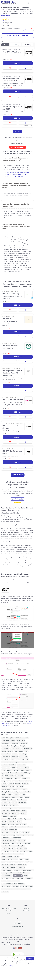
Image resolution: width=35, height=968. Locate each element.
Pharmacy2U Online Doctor (9, 840)
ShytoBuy (9, 854)
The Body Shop (20, 867)
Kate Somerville (6, 797)
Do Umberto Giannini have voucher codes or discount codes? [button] (15, 159)
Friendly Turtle (26, 778)
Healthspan (24, 789)
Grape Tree (12, 786)
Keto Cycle (14, 797)
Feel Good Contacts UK (16, 773)
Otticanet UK (5, 397)
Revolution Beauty (22, 848)
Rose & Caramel (6, 851)
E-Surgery (4, 343)
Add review (4, 21)
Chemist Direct (6, 759)
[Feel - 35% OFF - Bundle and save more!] (28, 451)
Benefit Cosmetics (15, 748)
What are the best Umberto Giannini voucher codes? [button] (15, 205)
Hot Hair (4, 794)
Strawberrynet (29, 862)
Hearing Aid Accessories (8, 792)
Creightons (4, 765)
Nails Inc (19, 821)
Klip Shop (26, 797)
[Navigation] (32, 2)
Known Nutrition (11, 800)
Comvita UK (5, 762)
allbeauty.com (10, 737)
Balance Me (24, 743)
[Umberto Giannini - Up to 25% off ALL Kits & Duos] (28, 52)
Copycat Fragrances (15, 762)
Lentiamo (14, 802)
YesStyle (17, 889)
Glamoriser (25, 783)
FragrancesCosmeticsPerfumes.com (11, 778)
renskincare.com (6, 848)
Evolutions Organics (19, 770)
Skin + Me (16, 856)
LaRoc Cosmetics (22, 800)
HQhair (9, 794)
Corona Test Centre (27, 762)
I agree (30, 959)
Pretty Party (27, 843)
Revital (13, 848)
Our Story (26, 908)
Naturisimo (5, 827)
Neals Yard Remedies (14, 827)
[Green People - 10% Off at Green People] (28, 294)
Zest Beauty (5, 892)
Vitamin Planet (5, 881)
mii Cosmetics (15, 813)
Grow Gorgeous (6, 789)
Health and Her (16, 789)
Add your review (17, 499)
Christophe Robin (6, 368)
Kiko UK (21, 797)
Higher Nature (19, 792)
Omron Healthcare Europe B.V (10, 832)
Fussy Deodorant (6, 781)
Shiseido (30, 851)
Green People (5, 291)
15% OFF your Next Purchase (13, 400)
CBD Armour (14, 756)
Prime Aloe (5, 846)
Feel (3, 448)
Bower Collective (6, 754)
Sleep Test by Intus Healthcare (10, 859)
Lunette (13, 810)
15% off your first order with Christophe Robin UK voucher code (12, 373)
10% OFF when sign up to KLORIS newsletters (11, 320)
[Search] (26, 3)
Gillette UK (18, 783)
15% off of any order (10, 346)
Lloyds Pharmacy (13, 805)
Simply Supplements (7, 856)
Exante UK (28, 770)
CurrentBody (12, 765)
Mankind (24, 810)
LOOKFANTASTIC (25, 808)
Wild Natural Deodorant (26, 886)
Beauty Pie (23, 746)
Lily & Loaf (4, 805)
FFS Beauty (27, 773)
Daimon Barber (21, 765)
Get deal (17, 63)
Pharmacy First (17, 837)
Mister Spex (13, 816)
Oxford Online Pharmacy (8, 835)
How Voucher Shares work (9, 908)
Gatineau (4, 783)
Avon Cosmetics (15, 743)
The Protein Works (7, 875)
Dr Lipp (4, 770)
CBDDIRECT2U (23, 756)
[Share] (25, 68)
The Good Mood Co (28, 870)
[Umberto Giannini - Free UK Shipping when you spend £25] (28, 107)
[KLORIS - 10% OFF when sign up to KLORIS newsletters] (28, 319)
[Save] (10, 68)
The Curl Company (7, 870)
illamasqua (15, 794)
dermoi (13, 767)
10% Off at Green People (11, 294)
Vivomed (17, 881)
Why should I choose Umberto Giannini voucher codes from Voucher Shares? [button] (16, 226)
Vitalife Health (20, 878)
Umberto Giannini (17, 36)
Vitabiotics (12, 878)
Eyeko (3, 773)
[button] (29, 3)
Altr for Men (18, 737)
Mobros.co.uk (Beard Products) (10, 819)
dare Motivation (6, 767)
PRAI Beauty (19, 843)
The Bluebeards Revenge (8, 867)
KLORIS (4, 316)
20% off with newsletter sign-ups (11, 427)
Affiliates (9, 913)
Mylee (21, 819)
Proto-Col (11, 846)
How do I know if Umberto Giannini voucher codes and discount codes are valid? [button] (16, 186)
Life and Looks (22, 802)
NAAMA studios (11, 821)
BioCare (4, 751)
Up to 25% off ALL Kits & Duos (11, 53)
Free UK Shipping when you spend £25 (12, 108)
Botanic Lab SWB (23, 751)
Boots (15, 751)
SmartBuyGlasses (24, 859)
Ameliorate (26, 737)
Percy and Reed (20, 835)
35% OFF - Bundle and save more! (12, 452)
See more (17, 132)
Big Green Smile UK (27, 748)
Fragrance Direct (19, 775)
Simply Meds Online (18, 854)
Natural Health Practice (8, 824)
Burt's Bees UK (6, 756)
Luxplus (18, 810)
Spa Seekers (21, 862)
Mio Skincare (5, 816)
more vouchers (17, 475)
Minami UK (24, 813)
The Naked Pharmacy (23, 873)
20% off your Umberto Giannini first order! (10, 80)
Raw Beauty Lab (20, 846)
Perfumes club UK (6, 837)
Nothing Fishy (13, 829)
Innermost (22, 794)
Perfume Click (29, 835)
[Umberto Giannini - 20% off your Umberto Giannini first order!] (28, 79)
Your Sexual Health (26, 889)
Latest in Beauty (6, 802)
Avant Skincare (6, 743)
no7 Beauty (5, 829)
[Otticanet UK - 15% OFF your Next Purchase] (28, 400)
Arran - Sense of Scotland (8, 423)
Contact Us (9, 911)
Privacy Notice (17, 921)
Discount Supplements (23, 767)
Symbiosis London (22, 864)
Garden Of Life (16, 781)
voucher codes (5, 15)
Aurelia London (21, 740)
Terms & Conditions (17, 926)
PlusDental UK (21, 840)
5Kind (3, 737)
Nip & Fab (30, 827)
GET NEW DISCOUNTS (17, 147)
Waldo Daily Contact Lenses (9, 883)
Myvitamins (27, 819)
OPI (20, 832)
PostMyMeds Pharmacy (8, 843)
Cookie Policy (9, 966)
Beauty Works (5, 748)
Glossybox (4, 786)
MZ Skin (4, 821)
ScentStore (23, 851)
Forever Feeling (9, 775)
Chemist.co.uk (14, 759)
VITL (12, 881)
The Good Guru (17, 870)
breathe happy (23, 754)
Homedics (27, 792)
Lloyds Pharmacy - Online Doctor (10, 808)
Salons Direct (15, 851)
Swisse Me (12, 864)
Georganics (11, 783)
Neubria (24, 827)
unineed (26, 875)
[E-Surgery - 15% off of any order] (28, 346)
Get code (17, 357)
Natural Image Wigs (21, 824)
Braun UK (15, 754)
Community (26, 911)
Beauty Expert (15, 746)
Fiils (3, 775)
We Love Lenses (6, 886)
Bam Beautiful (5, 746)
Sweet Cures (5, 864)
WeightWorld (15, 886)
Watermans (21, 883)
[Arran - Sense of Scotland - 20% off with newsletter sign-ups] (28, 426)
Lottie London (5, 810)
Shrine (3, 854)
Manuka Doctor (6, 813)
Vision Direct (5, 878)
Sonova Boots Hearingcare (9, 862)
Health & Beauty (16, 49)
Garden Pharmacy (26, 781)
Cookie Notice (17, 923)
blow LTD (10, 751)
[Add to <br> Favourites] (31, 29)
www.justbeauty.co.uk (7, 889)
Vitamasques (28, 878)
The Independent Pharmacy (9, 873)
